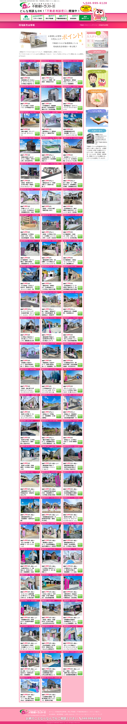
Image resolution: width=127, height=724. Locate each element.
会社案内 (52, 714)
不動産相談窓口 (82, 711)
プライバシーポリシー (83, 714)
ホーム (51, 711)
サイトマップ (97, 714)
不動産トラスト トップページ (88, 25)
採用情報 (60, 714)
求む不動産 (72, 711)
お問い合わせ (69, 714)
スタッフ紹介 (94, 711)
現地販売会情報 (60, 711)
